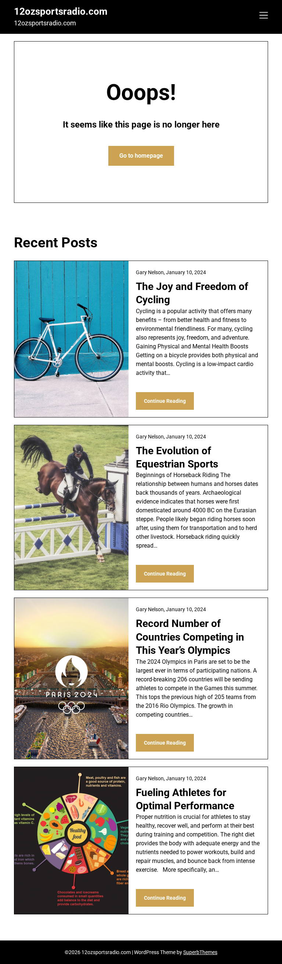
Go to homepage (141, 155)
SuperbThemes (200, 952)
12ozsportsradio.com (61, 11)
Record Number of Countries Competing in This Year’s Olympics (190, 636)
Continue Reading (165, 401)
